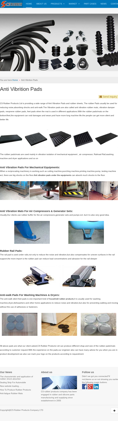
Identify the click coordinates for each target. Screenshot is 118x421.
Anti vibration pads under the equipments (52, 175)
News (103, 4)
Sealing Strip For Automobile (13, 382)
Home (29, 4)
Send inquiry (110, 96)
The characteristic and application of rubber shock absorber (16, 377)
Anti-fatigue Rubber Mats (11, 393)
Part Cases (90, 4)
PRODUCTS (57, 4)
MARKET (73, 4)
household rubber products (61, 299)
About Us (41, 4)
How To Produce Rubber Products (15, 390)
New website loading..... (11, 386)
